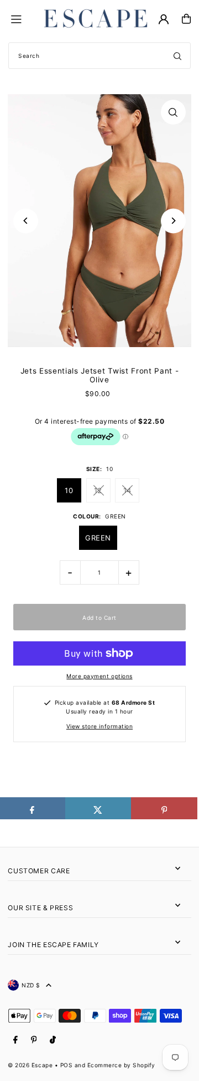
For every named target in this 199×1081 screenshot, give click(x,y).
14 (127, 490)
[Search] (177, 55)
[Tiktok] (53, 1040)
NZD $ (31, 985)
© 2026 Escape (30, 1065)
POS (66, 1065)
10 (69, 490)
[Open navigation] (23, 18)
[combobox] (99, 55)
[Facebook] (15, 1040)
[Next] (173, 220)
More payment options (99, 676)
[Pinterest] (34, 1040)
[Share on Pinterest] (164, 808)
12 (98, 490)
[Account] (164, 19)
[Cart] (186, 19)
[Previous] (25, 220)
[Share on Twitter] (98, 808)
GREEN (98, 537)
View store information (99, 726)
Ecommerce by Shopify (121, 1065)
